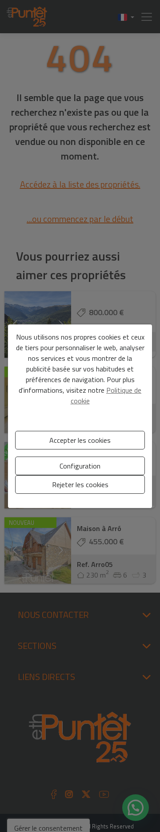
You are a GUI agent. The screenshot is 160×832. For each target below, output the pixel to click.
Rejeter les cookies (80, 484)
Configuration (80, 466)
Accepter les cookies (80, 440)
